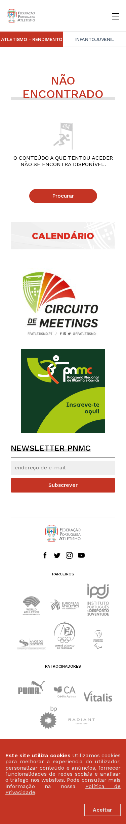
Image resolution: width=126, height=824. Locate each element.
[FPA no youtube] (81, 556)
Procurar (63, 196)
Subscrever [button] (63, 485)
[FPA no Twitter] (57, 556)
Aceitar (102, 810)
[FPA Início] (21, 15)
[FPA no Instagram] (69, 556)
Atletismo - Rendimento (32, 39)
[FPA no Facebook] (45, 556)
